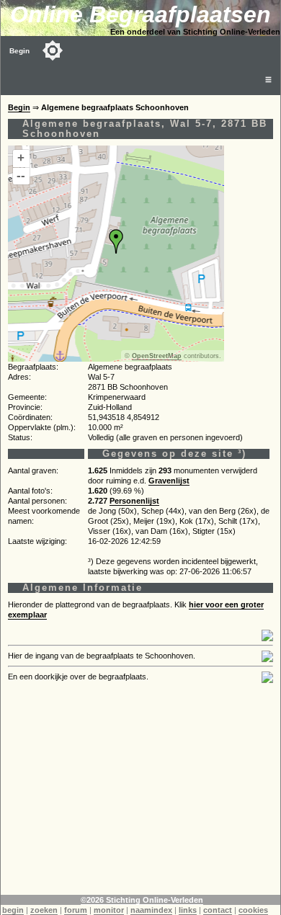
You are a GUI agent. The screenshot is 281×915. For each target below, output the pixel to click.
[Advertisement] (140, 794)
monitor (109, 910)
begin (13, 910)
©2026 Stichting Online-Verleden (142, 900)
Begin (19, 51)
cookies (253, 910)
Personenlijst (134, 500)
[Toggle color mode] (52, 50)
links (188, 910)
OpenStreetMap (157, 356)
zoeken (44, 910)
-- (21, 175)
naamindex (151, 910)
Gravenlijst (168, 480)
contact (217, 910)
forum (75, 910)
